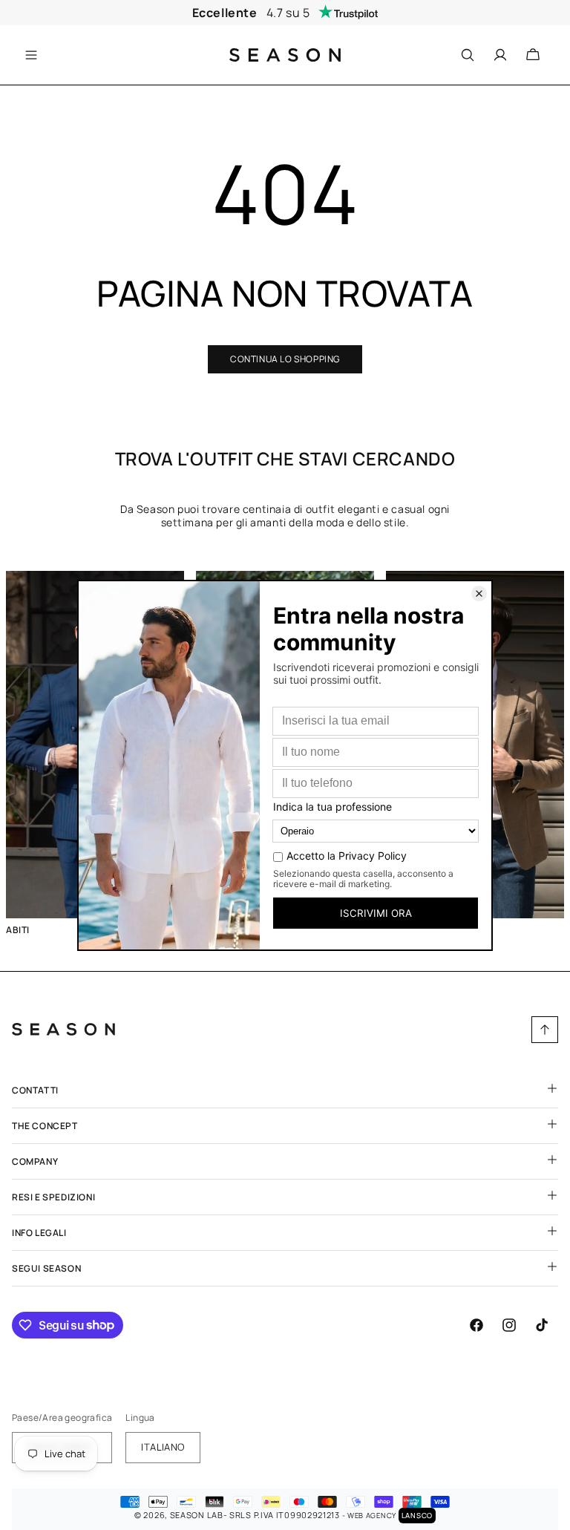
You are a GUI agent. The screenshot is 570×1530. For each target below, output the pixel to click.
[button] (35, 55)
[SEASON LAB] (285, 54)
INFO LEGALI (39, 1232)
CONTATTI (35, 1090)
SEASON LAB (196, 1514)
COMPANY (35, 1161)
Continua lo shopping (285, 359)
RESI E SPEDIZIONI (53, 1197)
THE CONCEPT (45, 1125)
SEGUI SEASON (46, 1268)
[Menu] (35, 55)
